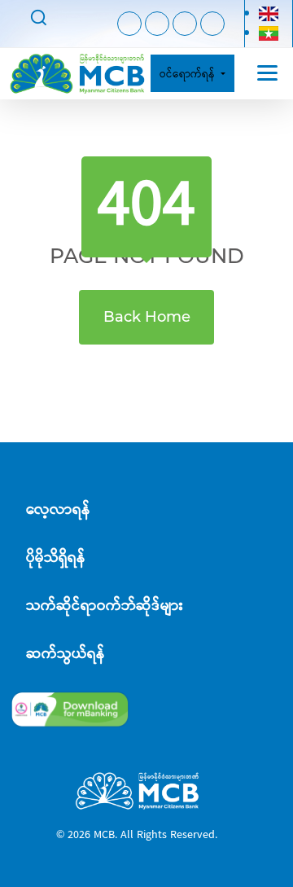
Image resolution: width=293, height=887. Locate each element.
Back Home (146, 317)
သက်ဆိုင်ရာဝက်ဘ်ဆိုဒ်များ (104, 605)
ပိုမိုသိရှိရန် (55, 557)
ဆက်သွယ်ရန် (65, 653)
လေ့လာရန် (58, 509)
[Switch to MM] (268, 33)
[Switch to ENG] (268, 13)
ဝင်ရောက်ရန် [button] (189, 73)
